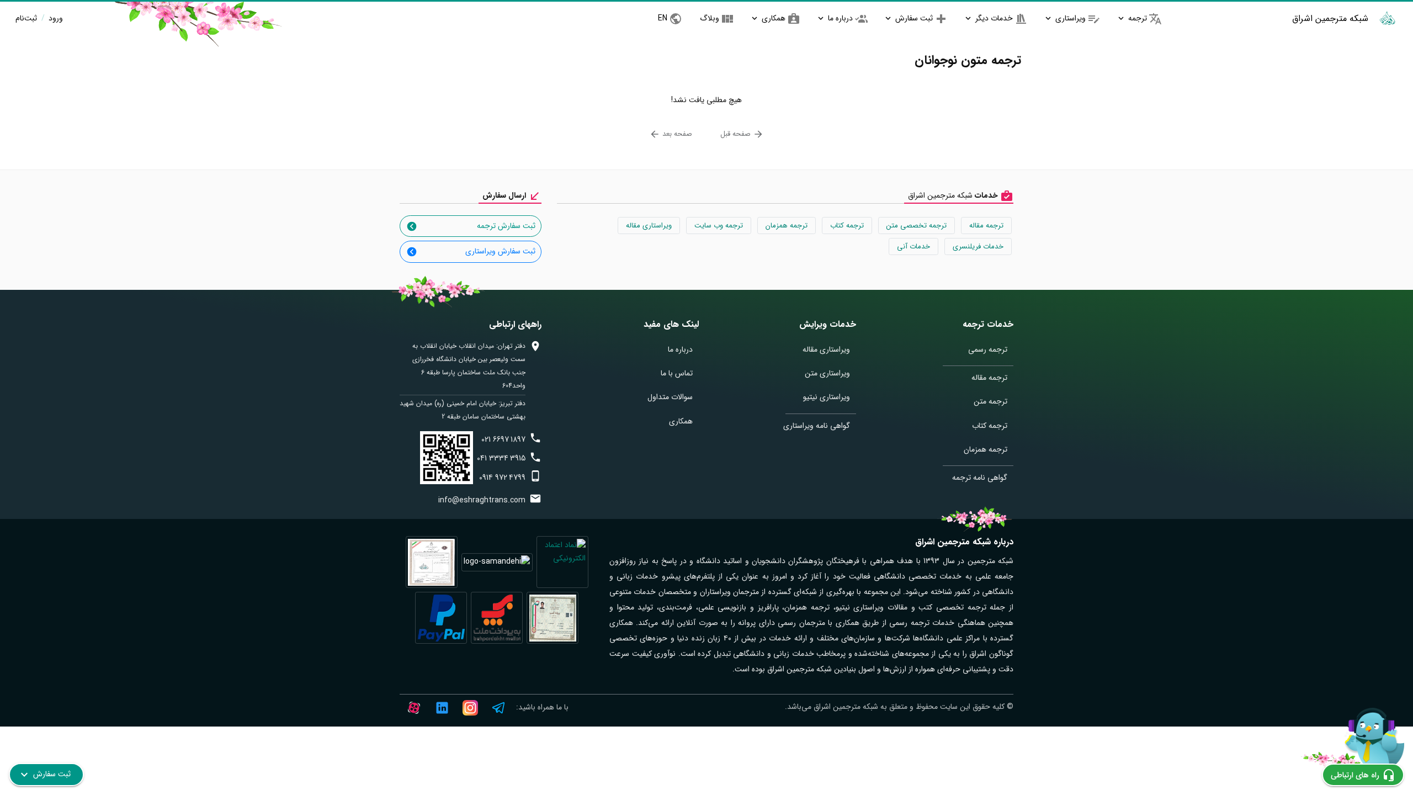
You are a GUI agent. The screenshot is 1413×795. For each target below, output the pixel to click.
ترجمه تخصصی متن (916, 225)
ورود (54, 18)
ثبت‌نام (26, 18)
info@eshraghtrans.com (481, 500)
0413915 (501, 458)
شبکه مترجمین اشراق (1330, 18)
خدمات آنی (913, 246)
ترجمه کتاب (847, 225)
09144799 (502, 477)
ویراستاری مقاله (649, 225)
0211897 (503, 439)
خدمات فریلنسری (978, 246)
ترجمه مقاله (986, 225)
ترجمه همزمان (787, 225)
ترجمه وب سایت (718, 225)
